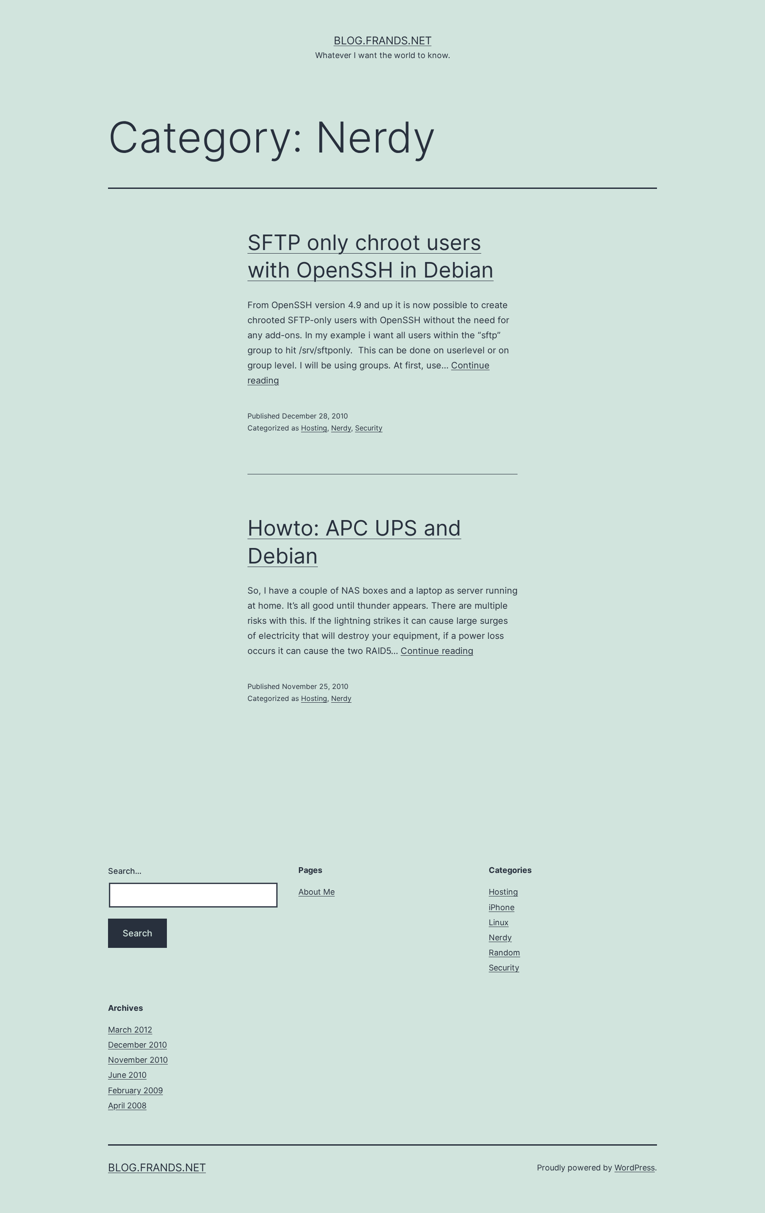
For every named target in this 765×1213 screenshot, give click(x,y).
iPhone (501, 907)
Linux (499, 922)
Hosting (314, 427)
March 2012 (130, 1029)
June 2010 (127, 1075)
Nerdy (341, 427)
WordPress (634, 1167)
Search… (125, 871)
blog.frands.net (383, 40)
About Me (316, 891)
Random (504, 952)
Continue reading (437, 651)
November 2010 (138, 1059)
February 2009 (135, 1090)
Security (368, 427)
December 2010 (137, 1044)
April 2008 (127, 1105)
